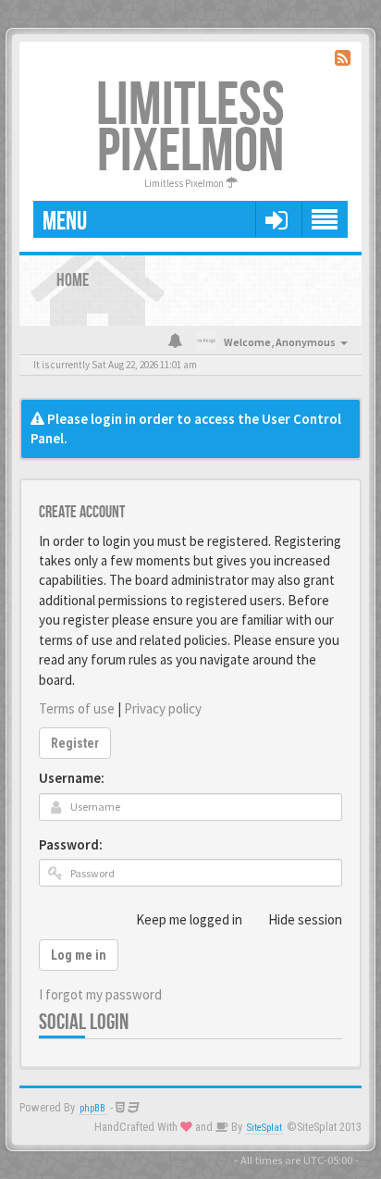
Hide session (305, 919)
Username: (71, 778)
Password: (71, 844)
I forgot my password (100, 994)
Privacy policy (163, 708)
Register (75, 743)
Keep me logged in (189, 919)
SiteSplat (264, 1128)
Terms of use (77, 708)
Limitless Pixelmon (190, 129)
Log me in (78, 955)
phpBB (92, 1108)
